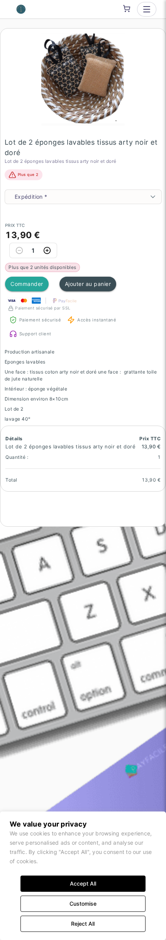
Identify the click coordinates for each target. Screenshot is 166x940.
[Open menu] (146, 9)
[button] (83, 79)
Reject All (83, 923)
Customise (83, 903)
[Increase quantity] (47, 250)
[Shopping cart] (126, 8)
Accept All (83, 883)
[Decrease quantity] (19, 250)
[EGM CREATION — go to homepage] (21, 9)
